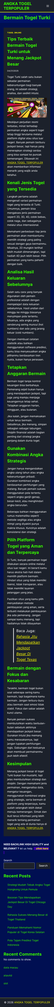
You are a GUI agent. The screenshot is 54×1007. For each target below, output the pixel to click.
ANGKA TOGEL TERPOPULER (32, 1002)
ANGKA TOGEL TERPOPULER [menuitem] (25, 162)
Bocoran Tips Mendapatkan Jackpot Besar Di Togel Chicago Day (27, 902)
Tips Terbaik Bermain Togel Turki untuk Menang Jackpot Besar (24, 51)
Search (8, 860)
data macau (11, 967)
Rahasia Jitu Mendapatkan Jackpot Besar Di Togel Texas (28, 648)
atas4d (8, 975)
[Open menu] (47, 6)
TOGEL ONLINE (14, 33)
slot (6, 983)
